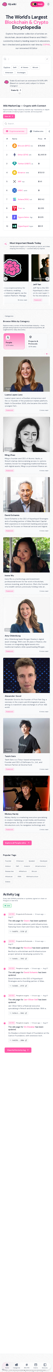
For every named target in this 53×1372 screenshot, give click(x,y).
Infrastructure (40, 866)
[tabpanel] (26, 183)
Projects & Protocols (24, 914)
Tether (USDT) (24, 163)
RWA (19, 876)
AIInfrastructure (32, 876)
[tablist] (26, 131)
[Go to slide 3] (48, 353)
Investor (27, 866)
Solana (7, 882)
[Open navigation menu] (48, 4)
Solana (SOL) (23, 199)
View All (8, 116)
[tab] (15, 131)
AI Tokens (24, 67)
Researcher (9, 871)
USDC (20, 190)
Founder (8, 861)
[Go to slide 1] (44, 353)
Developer (43, 861)
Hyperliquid (23, 226)
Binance (21, 172)
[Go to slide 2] (46, 353)
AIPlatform (23, 871)
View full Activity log (16, 1050)
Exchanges (21, 73)
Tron (20, 208)
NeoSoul (28, 948)
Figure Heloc (23, 217)
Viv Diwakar (29, 1027)
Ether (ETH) (23, 155)
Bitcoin (35, 67)
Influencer (9, 876)
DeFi (14, 67)
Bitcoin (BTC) (24, 146)
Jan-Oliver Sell (31, 999)
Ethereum (9, 73)
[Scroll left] (6, 279)
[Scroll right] (47, 279)
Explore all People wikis (15, 843)
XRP (19, 181)
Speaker (32, 861)
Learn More (16, 89)
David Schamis (31, 972)
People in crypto (22, 968)
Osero (27, 920)
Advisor (8, 866)
